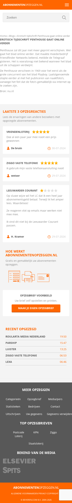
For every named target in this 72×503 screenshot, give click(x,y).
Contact (55, 406)
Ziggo (53, 432)
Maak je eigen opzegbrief (36, 308)
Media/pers (55, 399)
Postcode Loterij (18, 434)
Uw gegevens (34, 414)
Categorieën (13, 399)
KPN (36, 432)
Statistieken (13, 406)
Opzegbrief (34, 399)
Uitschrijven (13, 414)
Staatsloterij (36, 443)
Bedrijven (34, 406)
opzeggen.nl (23, 5)
